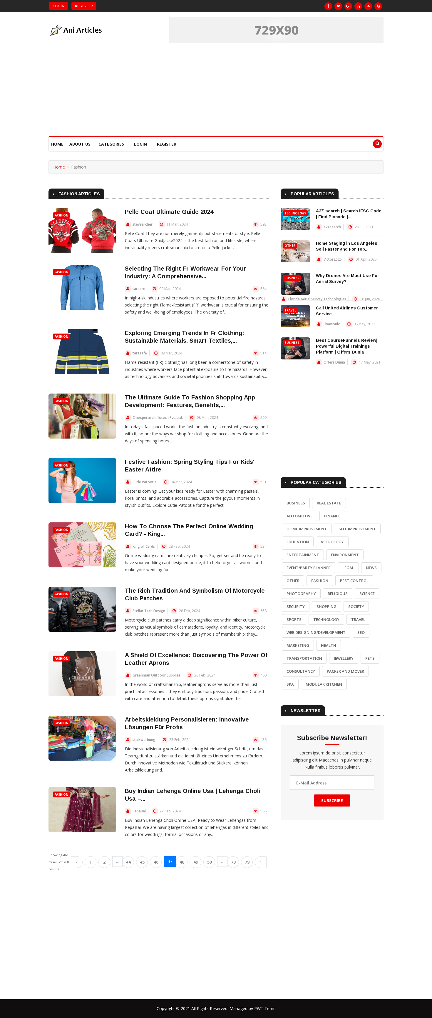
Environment (345, 554)
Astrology (332, 541)
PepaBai (139, 811)
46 (156, 862)
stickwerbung (144, 739)
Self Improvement (357, 529)
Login (59, 6)
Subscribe (332, 800)
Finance (332, 516)
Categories (111, 144)
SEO (361, 632)
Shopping (326, 606)
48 (182, 862)
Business (291, 278)
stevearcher (143, 224)
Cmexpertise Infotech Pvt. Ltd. (158, 417)
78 (233, 862)
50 (209, 862)
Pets (370, 658)
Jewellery (344, 658)
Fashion (61, 215)
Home (57, 144)
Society (356, 606)
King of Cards (144, 546)
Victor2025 (333, 259)
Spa (290, 684)
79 (247, 862)
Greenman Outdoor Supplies (156, 675)
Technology (295, 213)
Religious (338, 593)
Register (84, 6)
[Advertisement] (216, 92)
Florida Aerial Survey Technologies (317, 298)
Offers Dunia (334, 362)
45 (142, 862)
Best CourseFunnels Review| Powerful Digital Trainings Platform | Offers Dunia (346, 346)
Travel (290, 310)
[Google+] (348, 6)
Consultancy (301, 671)
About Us (80, 144)
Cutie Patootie (145, 481)
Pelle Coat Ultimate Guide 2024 (169, 212)
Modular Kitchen (324, 684)
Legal (348, 567)
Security (296, 606)
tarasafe (140, 353)
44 (128, 862)
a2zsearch (332, 226)
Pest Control (354, 580)
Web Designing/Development (316, 632)
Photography (301, 593)
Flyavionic (332, 323)
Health (328, 645)
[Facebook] (328, 6)
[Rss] (368, 6)
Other (289, 246)
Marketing (298, 645)
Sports (294, 619)
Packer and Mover (345, 671)
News (371, 567)
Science (367, 593)
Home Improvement (307, 529)
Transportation (304, 658)
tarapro (139, 288)
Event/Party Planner (309, 567)
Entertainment (303, 554)
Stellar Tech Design (149, 610)
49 (195, 862)
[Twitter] (338, 6)
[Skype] (378, 6)
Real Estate (329, 503)
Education (298, 541)
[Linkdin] (358, 6)
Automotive (299, 516)
